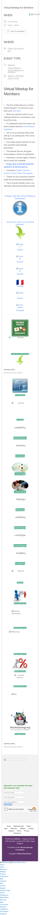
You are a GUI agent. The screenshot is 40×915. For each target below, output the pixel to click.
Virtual (16, 78)
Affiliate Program (20, 671)
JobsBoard (20, 527)
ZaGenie (17, 839)
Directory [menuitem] (3, 900)
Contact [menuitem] (2, 886)
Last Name (7, 795)
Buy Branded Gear (20, 628)
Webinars (20, 583)
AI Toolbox (20, 420)
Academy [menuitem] (3, 914)
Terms (19, 831)
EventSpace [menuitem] (4, 911)
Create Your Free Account (20, 354)
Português (20, 310)
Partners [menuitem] (3, 874)
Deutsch (20, 262)
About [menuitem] (2, 867)
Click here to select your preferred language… (20, 223)
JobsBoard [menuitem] (4, 909)
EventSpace (20, 545)
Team (6, 828)
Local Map (20, 473)
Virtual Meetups (14, 68)
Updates (22, 828)
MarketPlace (20, 438)
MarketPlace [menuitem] (4, 897)
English (19, 170)
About (29, 826)
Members (20, 76)
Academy (20, 563)
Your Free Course (20, 603)
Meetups (11, 65)
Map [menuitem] (1, 902)
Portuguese (27, 173)
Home (9, 826)
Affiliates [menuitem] (3, 872)
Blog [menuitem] (1, 879)
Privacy (26, 831)
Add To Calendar (17, 31)
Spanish (7, 173)
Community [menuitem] (4, 904)
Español (20, 274)
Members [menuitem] (3, 869)
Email (6, 799)
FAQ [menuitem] (1, 883)
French (14, 173)
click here (16, 111)
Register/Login (19, 826)
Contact (31, 828)
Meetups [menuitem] (3, 907)
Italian (19, 173)
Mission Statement (20, 654)
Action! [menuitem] (2, 893)
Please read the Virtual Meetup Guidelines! (20, 197)
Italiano (20, 298)
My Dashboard (20, 395)
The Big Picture (20, 734)
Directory (20, 456)
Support (11, 831)
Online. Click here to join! (16, 49)
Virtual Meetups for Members (15, 71)
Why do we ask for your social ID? (13, 372)
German (26, 170)
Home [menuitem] (2, 865)
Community (20, 491)
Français (20, 286)
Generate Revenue (20, 686)
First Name (8, 790)
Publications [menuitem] (4, 876)
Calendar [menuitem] (3, 881)
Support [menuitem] (3, 888)
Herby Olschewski (24, 854)
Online (10, 78)
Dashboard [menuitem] (4, 895)
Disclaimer (17, 833)
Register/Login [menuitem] (5, 890)
